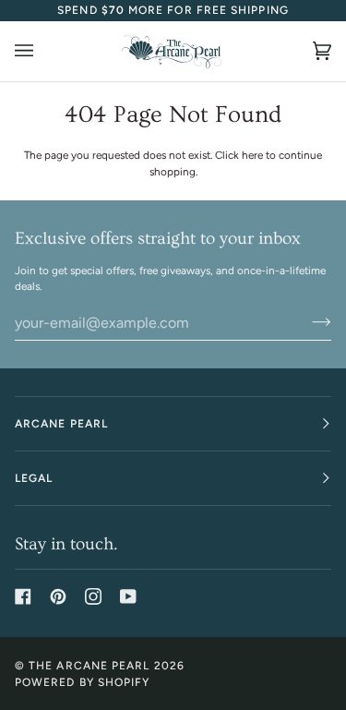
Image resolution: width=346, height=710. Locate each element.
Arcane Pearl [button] (61, 423)
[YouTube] (128, 596)
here (252, 155)
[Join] (306, 322)
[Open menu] (42, 51)
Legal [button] (34, 478)
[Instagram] (93, 596)
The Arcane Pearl (89, 665)
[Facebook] (23, 596)
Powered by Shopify (82, 682)
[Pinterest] (58, 596)
